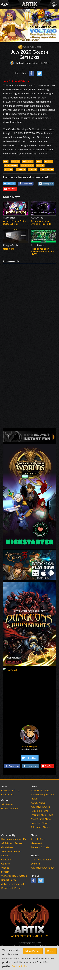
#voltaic (48, 161)
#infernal (21, 169)
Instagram (48, 183)
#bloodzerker (11, 165)
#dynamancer (47, 169)
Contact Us (7, 794)
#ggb (39, 161)
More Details (33, 951)
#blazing (8, 169)
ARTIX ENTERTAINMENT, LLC (29, 936)
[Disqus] (29, 302)
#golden (15, 161)
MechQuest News (41, 818)
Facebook (27, 183)
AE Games (7, 804)
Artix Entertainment (49, 946)
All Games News (40, 826)
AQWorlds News (41, 790)
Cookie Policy (20, 966)
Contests (6, 859)
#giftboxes (28, 161)
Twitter (11, 183)
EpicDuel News (39, 822)
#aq (6, 161)
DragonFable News (42, 814)
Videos (5, 867)
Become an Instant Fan (14, 839)
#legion (40, 165)
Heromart (36, 843)
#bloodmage (27, 165)
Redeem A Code (40, 847)
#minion (33, 169)
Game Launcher (10, 808)
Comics (5, 863)
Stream (5, 871)
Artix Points (38, 839)
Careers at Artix (10, 790)
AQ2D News (38, 802)
